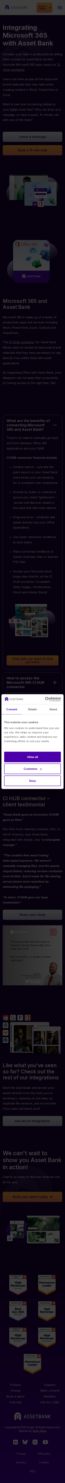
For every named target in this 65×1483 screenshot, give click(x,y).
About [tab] (53, 709)
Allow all (32, 756)
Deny (32, 780)
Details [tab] (32, 709)
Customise (30, 768)
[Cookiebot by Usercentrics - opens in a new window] (46, 699)
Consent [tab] (11, 709)
